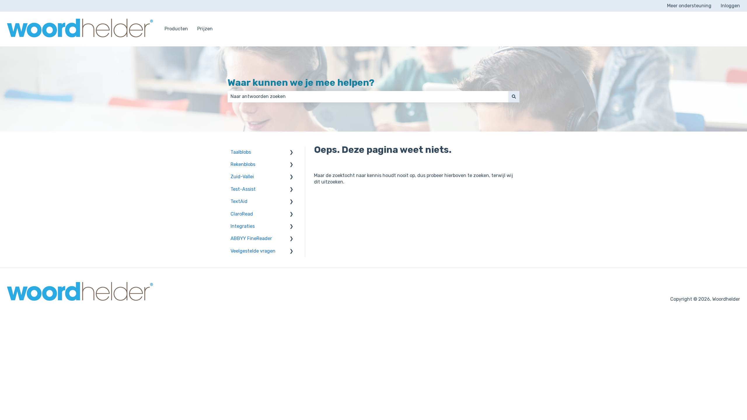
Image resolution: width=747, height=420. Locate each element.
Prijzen (205, 29)
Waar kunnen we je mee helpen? (301, 82)
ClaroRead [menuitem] (242, 214)
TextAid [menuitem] (239, 201)
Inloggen (730, 5)
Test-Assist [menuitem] (243, 189)
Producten (176, 29)
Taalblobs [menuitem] (241, 152)
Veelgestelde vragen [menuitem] (253, 251)
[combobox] (368, 96)
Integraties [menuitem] (243, 226)
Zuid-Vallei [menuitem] (242, 176)
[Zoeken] (513, 96)
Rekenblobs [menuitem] (243, 164)
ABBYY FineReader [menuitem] (251, 238)
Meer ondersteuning (689, 5)
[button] (291, 153)
